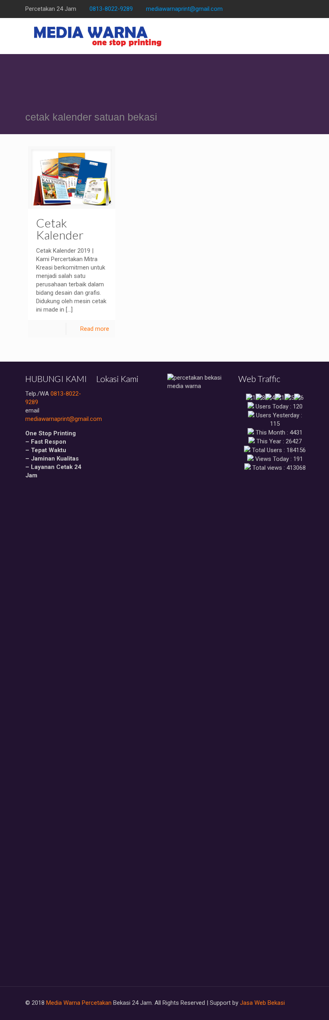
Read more (94, 328)
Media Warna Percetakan (79, 1002)
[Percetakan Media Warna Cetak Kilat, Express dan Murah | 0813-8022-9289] (98, 36)
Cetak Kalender (59, 228)
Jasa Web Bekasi (262, 1002)
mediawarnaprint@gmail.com (184, 8)
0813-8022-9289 (111, 8)
